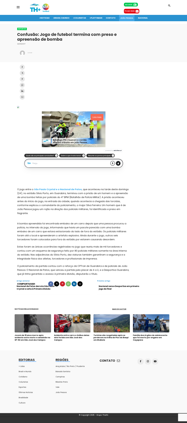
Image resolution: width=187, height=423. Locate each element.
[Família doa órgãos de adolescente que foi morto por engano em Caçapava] (151, 323)
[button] (169, 6)
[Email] (22, 97)
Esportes (22, 29)
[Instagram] (148, 362)
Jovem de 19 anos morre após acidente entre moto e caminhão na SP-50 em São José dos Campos (32, 337)
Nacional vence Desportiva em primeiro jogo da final (119, 287)
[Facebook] (22, 67)
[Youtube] (155, 362)
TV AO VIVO (130, 11)
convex (30, 53)
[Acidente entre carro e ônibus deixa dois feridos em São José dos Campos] (72, 323)
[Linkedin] (22, 91)
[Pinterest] (22, 79)
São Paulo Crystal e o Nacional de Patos (58, 189)
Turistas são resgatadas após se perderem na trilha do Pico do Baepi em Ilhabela (111, 337)
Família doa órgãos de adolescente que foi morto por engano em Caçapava (150, 337)
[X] (22, 73)
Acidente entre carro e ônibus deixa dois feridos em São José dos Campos (71, 337)
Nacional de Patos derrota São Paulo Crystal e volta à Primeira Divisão (35, 287)
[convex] (22, 53)
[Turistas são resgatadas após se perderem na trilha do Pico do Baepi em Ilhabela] (112, 323)
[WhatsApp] (22, 85)
